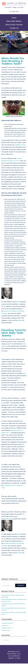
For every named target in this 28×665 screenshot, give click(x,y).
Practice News (5, 621)
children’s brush (18, 145)
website (8, 320)
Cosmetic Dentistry (6, 614)
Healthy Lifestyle (5, 618)
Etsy (2, 371)
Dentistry (3, 616)
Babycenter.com (18, 509)
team (17, 302)
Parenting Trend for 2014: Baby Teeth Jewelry (12, 330)
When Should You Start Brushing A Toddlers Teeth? (11, 61)
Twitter (14, 7)
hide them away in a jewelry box (16, 426)
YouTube (20, 7)
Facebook (8, 7)
